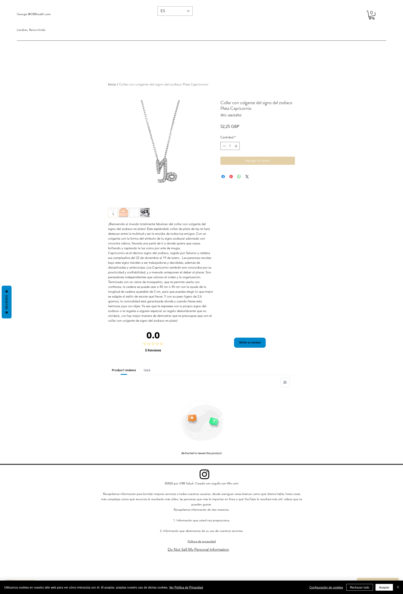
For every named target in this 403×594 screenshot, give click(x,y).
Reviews (6, 302)
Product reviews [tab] (124, 370)
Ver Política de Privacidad (186, 587)
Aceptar (384, 587)
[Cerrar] (397, 587)
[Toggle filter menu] (285, 382)
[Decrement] (224, 146)
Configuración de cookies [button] (326, 587)
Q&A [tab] (147, 370)
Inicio (112, 84)
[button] (371, 15)
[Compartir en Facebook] (223, 176)
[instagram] (204, 474)
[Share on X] (247, 176)
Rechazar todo (359, 587)
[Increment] (236, 146)
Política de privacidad (202, 541)
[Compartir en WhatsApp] (239, 176)
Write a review (250, 342)
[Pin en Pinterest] (231, 176)
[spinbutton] (230, 146)
